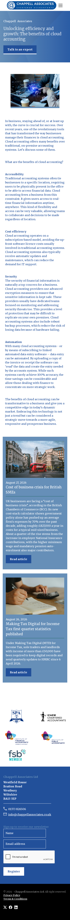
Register (14, 871)
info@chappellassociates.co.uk (29, 814)
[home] (31, 5)
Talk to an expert (19, 49)
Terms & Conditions (15, 898)
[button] (59, 5)
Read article (18, 559)
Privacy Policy (11, 895)
